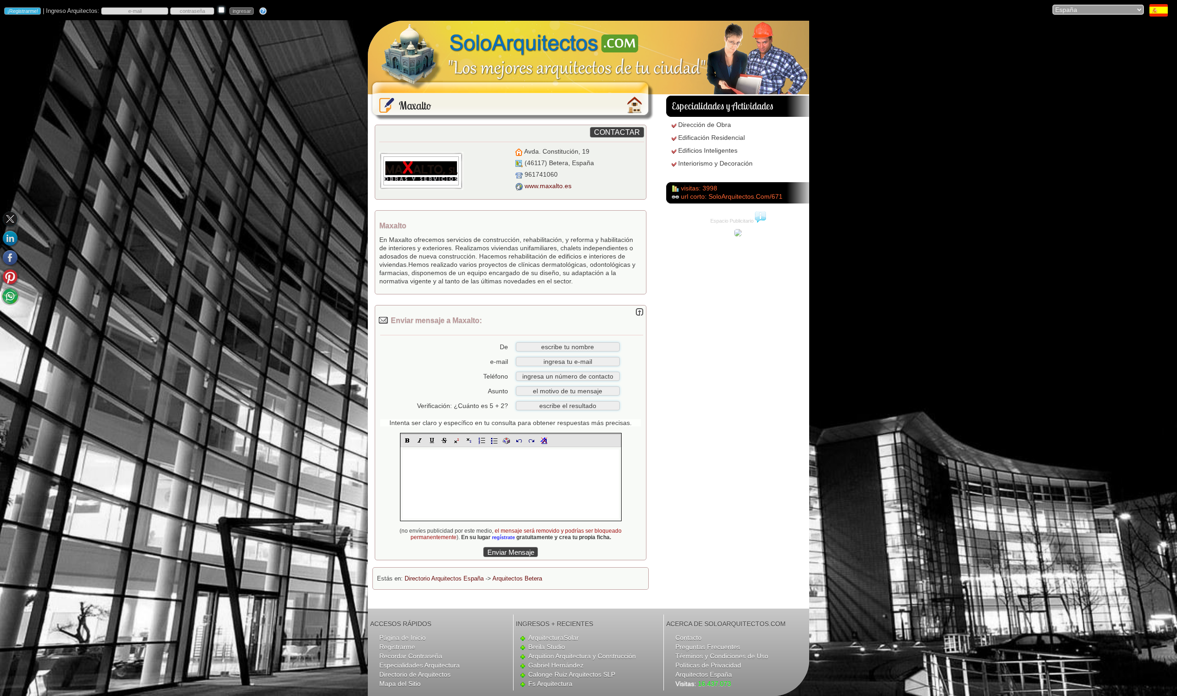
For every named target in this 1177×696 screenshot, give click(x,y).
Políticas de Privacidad (708, 665)
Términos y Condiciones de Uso (721, 656)
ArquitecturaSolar (553, 637)
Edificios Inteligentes (707, 150)
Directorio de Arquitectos (415, 674)
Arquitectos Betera (517, 578)
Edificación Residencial (711, 137)
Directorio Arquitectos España (444, 578)
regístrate (503, 537)
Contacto (688, 637)
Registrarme (397, 646)
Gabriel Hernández (555, 665)
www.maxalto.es (548, 186)
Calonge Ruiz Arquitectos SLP (571, 674)
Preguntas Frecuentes (707, 646)
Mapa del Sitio (400, 683)
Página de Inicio (402, 637)
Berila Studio (546, 646)
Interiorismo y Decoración (715, 163)
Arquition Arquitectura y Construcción (582, 656)
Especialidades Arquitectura (419, 665)
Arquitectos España (703, 674)
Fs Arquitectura (550, 683)
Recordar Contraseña (410, 656)
